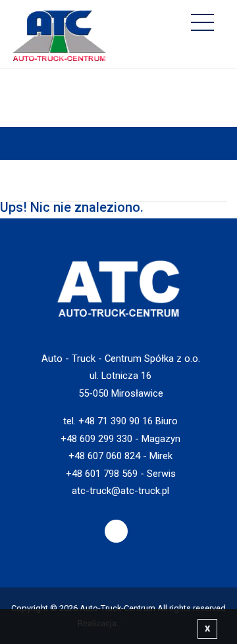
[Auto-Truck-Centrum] (59, 32)
